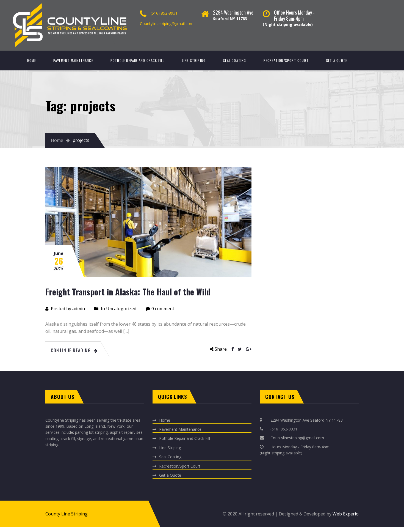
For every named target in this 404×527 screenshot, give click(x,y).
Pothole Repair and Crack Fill (137, 60)
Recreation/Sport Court (286, 60)
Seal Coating (234, 60)
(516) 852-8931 (164, 13)
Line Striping (194, 60)
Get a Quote (336, 60)
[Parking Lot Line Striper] (87, 3)
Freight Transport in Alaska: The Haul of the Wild (128, 292)
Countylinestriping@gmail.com (166, 23)
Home (31, 60)
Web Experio (345, 514)
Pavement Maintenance (73, 60)
